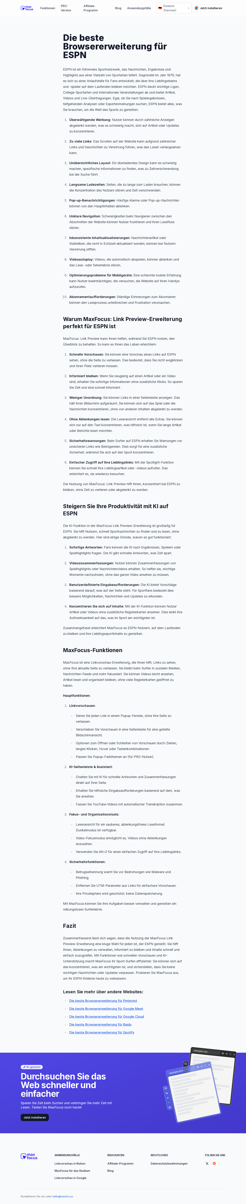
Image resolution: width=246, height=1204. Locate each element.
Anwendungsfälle (139, 8)
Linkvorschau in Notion (70, 1163)
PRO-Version (66, 8)
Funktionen (47, 8)
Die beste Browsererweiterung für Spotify (101, 1032)
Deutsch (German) (167, 8)
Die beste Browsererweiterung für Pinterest (103, 1001)
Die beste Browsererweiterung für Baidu (100, 1024)
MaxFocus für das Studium (72, 1171)
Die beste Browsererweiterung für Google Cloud (106, 1016)
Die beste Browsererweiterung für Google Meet (106, 1009)
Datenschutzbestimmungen (169, 1163)
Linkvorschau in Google (70, 1178)
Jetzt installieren (211, 8)
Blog (118, 8)
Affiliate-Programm (91, 8)
